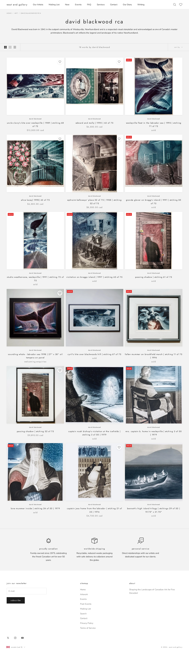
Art (16, 13)
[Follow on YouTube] (22, 637)
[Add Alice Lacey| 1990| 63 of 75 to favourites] (59, 138)
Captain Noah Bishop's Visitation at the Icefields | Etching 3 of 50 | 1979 (94, 433)
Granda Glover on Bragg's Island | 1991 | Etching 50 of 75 (153, 202)
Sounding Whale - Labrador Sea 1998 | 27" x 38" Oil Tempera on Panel (35, 356)
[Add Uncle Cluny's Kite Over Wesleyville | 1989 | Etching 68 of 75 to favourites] (59, 61)
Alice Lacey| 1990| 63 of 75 (35, 200)
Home (9, 13)
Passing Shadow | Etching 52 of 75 (35, 431)
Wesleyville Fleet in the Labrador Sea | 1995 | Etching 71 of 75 (153, 125)
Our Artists (38, 4)
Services (101, 4)
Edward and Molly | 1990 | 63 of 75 (94, 123)
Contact (113, 4)
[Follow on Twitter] (8, 637)
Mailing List (54, 4)
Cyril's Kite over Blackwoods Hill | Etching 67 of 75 (94, 354)
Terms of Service (88, 628)
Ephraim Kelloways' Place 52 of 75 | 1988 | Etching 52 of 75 (94, 202)
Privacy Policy (86, 623)
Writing (140, 4)
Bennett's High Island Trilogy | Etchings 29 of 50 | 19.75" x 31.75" (153, 510)
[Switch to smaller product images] (10, 47)
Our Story (127, 4)
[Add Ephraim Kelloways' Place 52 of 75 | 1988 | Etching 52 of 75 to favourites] (119, 138)
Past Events (85, 604)
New (67, 4)
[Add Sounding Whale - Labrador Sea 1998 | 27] (59, 293)
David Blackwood (35, 119)
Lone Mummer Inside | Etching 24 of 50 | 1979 (35, 508)
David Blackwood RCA (31, 13)
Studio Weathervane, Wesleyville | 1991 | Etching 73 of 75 (35, 279)
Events (78, 4)
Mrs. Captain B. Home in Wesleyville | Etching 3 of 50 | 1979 (153, 433)
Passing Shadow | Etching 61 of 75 (153, 277)
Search (83, 613)
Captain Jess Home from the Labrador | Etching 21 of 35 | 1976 (94, 510)
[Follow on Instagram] (15, 637)
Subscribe (16, 600)
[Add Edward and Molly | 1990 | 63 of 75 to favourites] (119, 61)
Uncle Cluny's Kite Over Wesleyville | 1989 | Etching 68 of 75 (35, 125)
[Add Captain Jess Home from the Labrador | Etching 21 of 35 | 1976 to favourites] (119, 447)
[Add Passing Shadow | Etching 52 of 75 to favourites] (59, 370)
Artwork (84, 594)
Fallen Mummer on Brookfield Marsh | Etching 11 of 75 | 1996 (153, 356)
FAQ (89, 4)
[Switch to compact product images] (15, 47)
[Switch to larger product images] (5, 47)
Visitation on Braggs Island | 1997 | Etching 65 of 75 (94, 277)
